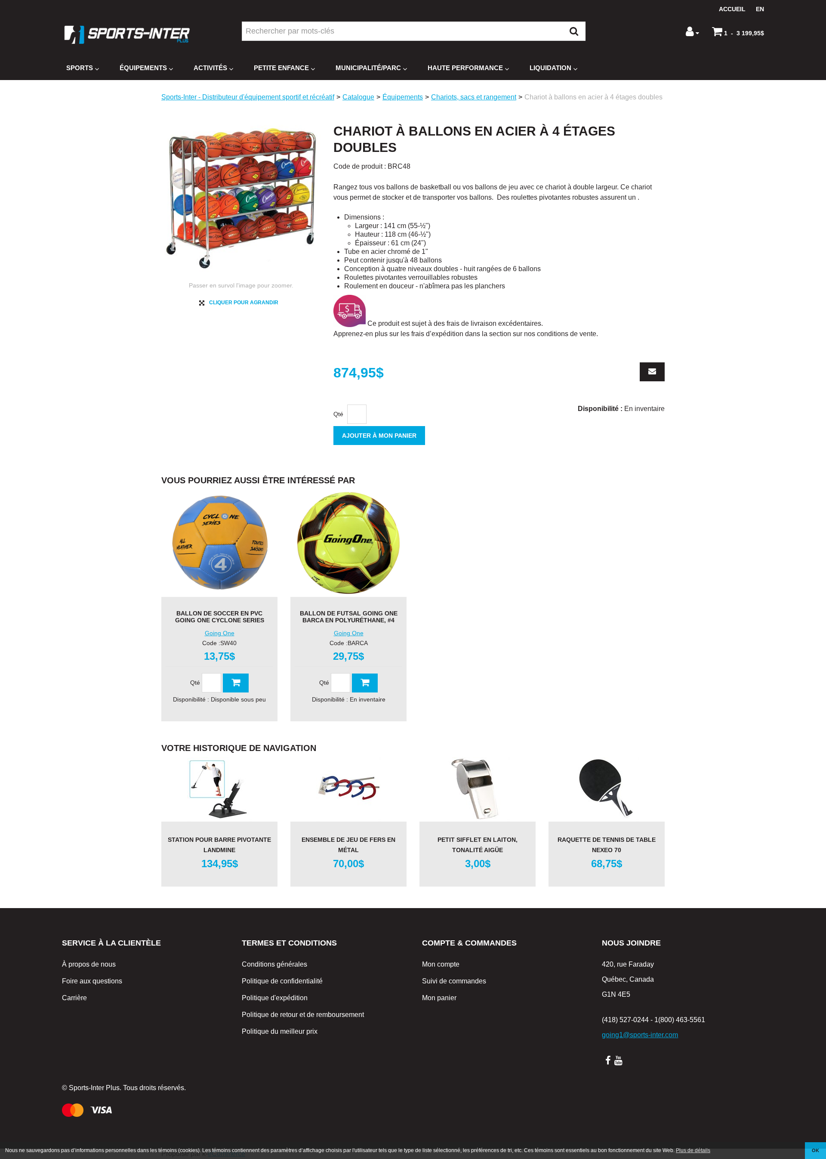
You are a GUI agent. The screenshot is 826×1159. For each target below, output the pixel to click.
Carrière (74, 997)
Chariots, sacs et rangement (473, 97)
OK (815, 1150)
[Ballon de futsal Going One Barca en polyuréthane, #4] (348, 543)
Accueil (732, 9)
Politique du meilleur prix (279, 1031)
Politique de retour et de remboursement (303, 1014)
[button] (738, 31)
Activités (210, 67)
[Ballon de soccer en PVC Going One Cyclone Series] (219, 543)
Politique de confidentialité (282, 981)
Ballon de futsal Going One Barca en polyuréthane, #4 (349, 617)
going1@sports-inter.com (640, 1034)
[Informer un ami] (652, 371)
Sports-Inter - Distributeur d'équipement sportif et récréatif (247, 97)
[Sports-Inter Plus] (127, 35)
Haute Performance (465, 67)
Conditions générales (274, 964)
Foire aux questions (92, 981)
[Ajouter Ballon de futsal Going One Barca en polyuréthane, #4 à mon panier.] (365, 683)
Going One (219, 633)
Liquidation (550, 67)
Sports (79, 67)
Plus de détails (693, 1150)
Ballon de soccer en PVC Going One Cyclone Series (219, 617)
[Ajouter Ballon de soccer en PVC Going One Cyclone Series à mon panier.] (236, 683)
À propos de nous (89, 964)
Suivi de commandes (454, 981)
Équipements (143, 67)
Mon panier (439, 997)
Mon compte (440, 964)
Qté (338, 414)
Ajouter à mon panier (379, 435)
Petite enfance (281, 67)
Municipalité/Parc (368, 67)
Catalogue (358, 97)
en (760, 9)
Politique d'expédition (275, 997)
